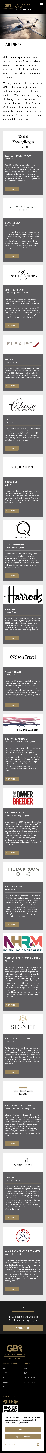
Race (5, 1377)
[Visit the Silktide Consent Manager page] (38, 1444)
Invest (6, 1387)
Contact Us (23, 1328)
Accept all (23, 1429)
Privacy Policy (29, 1382)
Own (5, 1373)
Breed (5, 1382)
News (25, 1373)
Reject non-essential (23, 1436)
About (26, 1368)
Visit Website (11, 189)
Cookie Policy (29, 1377)
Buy (4, 1368)
